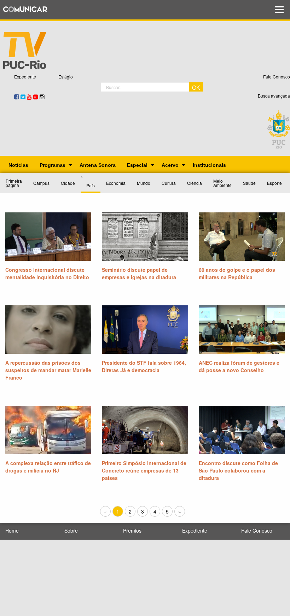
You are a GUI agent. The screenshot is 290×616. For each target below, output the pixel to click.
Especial (137, 165)
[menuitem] (18, 165)
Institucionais (209, 165)
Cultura (169, 183)
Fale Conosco (276, 77)
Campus (41, 183)
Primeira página (14, 183)
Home (12, 530)
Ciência (194, 183)
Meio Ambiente (222, 183)
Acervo (170, 165)
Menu (279, 9)
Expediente (25, 77)
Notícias (18, 165)
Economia (116, 183)
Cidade (68, 183)
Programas (52, 165)
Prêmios (132, 530)
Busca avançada (274, 96)
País (90, 185)
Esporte (274, 183)
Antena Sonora (98, 165)
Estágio (65, 77)
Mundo (143, 183)
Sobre (71, 530)
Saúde (249, 183)
